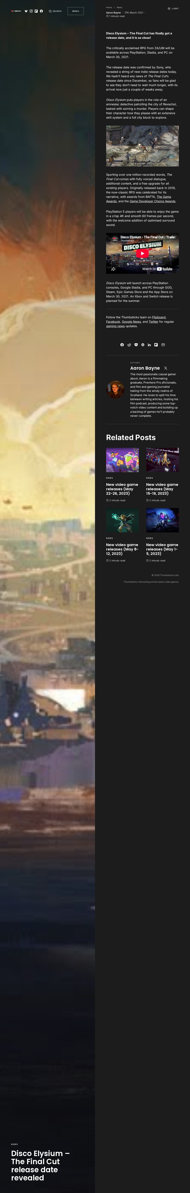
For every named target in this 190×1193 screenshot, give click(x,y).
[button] (55, 11)
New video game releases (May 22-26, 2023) (122, 489)
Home (109, 7)
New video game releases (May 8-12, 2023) (122, 549)
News (14, 1144)
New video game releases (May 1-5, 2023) (162, 549)
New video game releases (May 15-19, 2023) (162, 489)
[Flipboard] (36, 11)
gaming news (115, 326)
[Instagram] (31, 11)
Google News (131, 321)
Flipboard (159, 317)
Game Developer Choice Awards (152, 201)
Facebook (113, 321)
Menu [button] (75, 11)
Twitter (153, 321)
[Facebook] (41, 11)
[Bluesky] (26, 11)
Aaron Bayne (145, 368)
